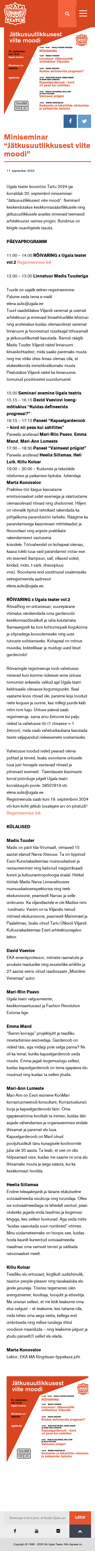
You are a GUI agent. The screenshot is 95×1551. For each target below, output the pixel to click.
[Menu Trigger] (83, 13)
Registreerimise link (34, 262)
